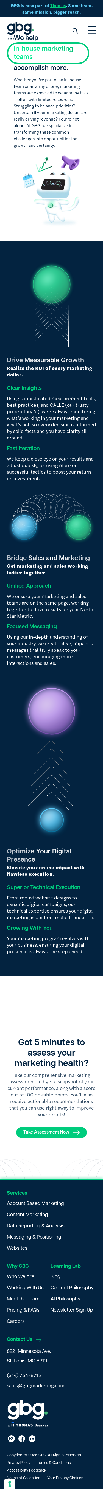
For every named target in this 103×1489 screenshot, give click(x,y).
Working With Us (25, 1288)
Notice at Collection (23, 1478)
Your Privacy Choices (65, 1478)
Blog (55, 1277)
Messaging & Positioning (34, 1237)
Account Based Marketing (35, 1203)
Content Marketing (27, 1215)
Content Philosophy (72, 1288)
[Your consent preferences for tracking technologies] (9, 1484)
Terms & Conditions (54, 1463)
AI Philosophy (65, 1299)
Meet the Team (23, 1299)
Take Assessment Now (46, 1132)
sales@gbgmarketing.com (36, 1385)
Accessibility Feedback (26, 1471)
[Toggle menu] (92, 30)
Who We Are (20, 1277)
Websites (17, 1248)
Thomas (58, 5)
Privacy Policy (18, 1463)
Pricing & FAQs (23, 1310)
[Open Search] (75, 31)
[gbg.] (20, 31)
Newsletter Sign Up (72, 1310)
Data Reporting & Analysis (36, 1226)
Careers (16, 1321)
